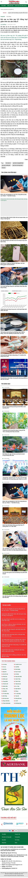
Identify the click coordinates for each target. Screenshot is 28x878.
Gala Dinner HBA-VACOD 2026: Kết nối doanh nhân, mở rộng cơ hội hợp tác (14, 218)
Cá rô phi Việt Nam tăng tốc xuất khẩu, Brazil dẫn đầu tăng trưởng (14, 287)
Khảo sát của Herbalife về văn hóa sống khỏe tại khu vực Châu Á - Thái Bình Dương (14, 195)
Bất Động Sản (18, 703)
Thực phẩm (5, 681)
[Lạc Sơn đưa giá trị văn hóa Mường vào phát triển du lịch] (15, 563)
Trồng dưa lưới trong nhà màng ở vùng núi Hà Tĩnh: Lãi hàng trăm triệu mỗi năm (14, 431)
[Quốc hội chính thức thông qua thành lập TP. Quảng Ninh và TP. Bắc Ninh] (15, 515)
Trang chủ (3, 16)
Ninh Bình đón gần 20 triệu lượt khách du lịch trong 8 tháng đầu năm (14, 454)
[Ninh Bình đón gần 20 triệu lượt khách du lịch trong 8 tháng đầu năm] (15, 444)
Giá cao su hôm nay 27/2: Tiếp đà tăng (11, 39)
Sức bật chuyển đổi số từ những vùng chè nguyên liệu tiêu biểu (15, 597)
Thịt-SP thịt (17, 681)
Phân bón (5, 676)
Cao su (3, 167)
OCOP (16, 700)
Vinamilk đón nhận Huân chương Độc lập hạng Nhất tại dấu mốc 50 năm (14, 378)
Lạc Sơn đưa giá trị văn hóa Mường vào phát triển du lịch (15, 573)
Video (16, 842)
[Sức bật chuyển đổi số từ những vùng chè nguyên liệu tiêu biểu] (15, 586)
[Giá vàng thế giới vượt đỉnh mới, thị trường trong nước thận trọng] (14, 230)
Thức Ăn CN (5, 683)
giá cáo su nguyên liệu (18, 163)
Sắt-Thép (5, 696)
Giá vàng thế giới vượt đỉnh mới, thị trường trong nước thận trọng (14, 241)
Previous (2, 822)
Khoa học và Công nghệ (21, 5)
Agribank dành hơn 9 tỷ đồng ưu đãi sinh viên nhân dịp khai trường (14, 655)
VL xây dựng (18, 693)
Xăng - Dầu (5, 688)
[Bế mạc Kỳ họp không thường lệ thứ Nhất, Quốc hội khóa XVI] (15, 397)
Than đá (17, 696)
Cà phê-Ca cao (18, 664)
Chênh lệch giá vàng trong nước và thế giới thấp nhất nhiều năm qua (14, 310)
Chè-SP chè (5, 674)
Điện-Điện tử (18, 688)
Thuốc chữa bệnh (6, 703)
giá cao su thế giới (6, 165)
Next (27, 823)
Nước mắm (5, 686)
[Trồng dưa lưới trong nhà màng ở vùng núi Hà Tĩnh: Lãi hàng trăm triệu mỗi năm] (15, 421)
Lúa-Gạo (5, 664)
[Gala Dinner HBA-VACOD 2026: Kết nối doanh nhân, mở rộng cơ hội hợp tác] (14, 207)
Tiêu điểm (3, 5)
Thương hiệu (17, 837)
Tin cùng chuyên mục (8, 172)
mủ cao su (8, 163)
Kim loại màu (6, 698)
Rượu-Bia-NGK (18, 676)
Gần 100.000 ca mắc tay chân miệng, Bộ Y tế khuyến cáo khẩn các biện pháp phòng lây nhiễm (15, 549)
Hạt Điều (17, 666)
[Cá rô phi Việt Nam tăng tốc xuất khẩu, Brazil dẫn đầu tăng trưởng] (14, 276)
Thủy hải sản (18, 683)
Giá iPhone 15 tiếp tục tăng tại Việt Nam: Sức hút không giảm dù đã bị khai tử (12, 264)
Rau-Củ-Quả (18, 671)
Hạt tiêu (4, 669)
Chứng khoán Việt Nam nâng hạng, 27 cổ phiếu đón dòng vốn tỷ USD (13, 355)
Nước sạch (5, 679)
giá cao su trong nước (17, 165)
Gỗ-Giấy (17, 674)
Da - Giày (17, 686)
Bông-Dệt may (18, 698)
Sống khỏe (4, 842)
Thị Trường (8, 16)
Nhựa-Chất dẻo (6, 700)
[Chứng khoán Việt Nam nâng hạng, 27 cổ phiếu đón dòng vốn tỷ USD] (14, 345)
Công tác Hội (10, 5)
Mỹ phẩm (5, 691)
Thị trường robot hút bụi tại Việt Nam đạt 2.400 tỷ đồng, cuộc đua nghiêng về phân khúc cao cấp (13, 333)
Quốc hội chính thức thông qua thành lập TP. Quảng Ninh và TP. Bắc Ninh (13, 525)
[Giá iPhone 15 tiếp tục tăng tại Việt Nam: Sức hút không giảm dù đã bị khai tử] (14, 253)
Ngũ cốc (4, 671)
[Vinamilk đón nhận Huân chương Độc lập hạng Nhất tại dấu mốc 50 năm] (14, 368)
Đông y (16, 691)
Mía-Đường (17, 669)
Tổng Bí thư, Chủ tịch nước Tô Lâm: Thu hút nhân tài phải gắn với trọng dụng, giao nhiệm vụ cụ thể (15, 478)
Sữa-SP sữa (17, 679)
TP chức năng (6, 693)
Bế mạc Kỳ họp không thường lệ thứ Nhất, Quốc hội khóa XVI (14, 407)
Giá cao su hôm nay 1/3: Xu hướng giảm (16, 37)
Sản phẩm (4, 839)
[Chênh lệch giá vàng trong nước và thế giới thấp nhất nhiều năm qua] (14, 299)
